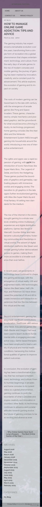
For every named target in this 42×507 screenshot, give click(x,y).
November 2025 (10, 462)
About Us (19, 11)
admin (17, 38)
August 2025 (9, 470)
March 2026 (9, 455)
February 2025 (10, 485)
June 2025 (8, 475)
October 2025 (9, 465)
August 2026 (9, 449)
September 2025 (11, 467)
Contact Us (10, 16)
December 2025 (10, 460)
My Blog (7, 20)
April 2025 (8, 480)
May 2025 (8, 478)
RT (38, 505)
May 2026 (8, 452)
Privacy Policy (26, 16)
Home (7, 11)
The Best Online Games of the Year (20, 435)
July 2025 (8, 473)
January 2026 (9, 457)
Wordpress (28, 504)
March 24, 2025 (9, 38)
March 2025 (9, 483)
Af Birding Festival (21, 4)
